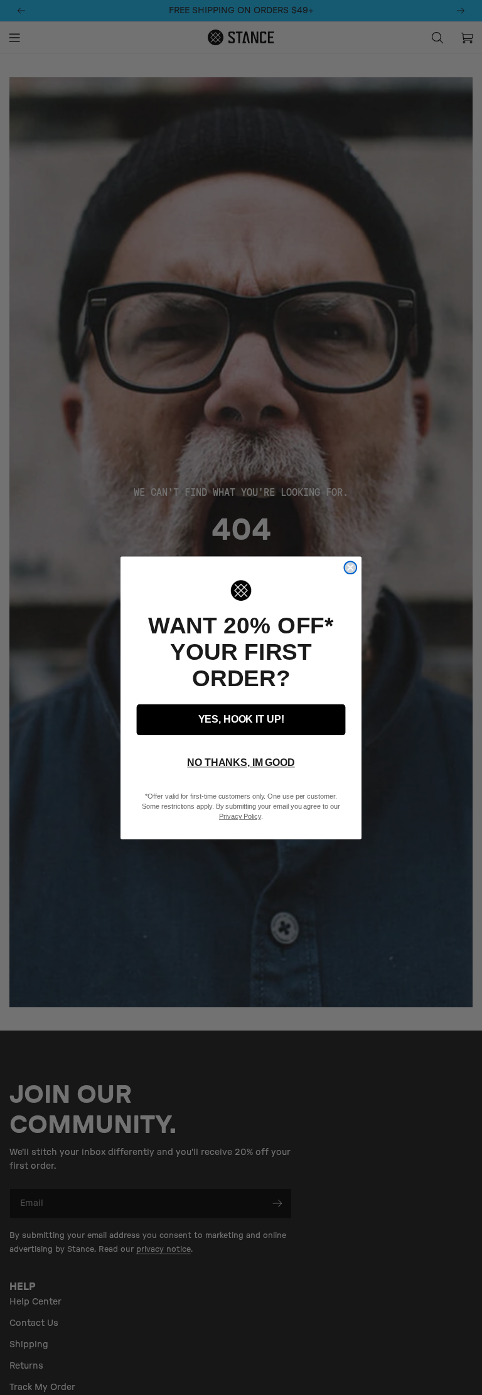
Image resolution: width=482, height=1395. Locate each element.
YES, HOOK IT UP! (241, 719)
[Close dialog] (350, 567)
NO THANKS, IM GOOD (240, 762)
